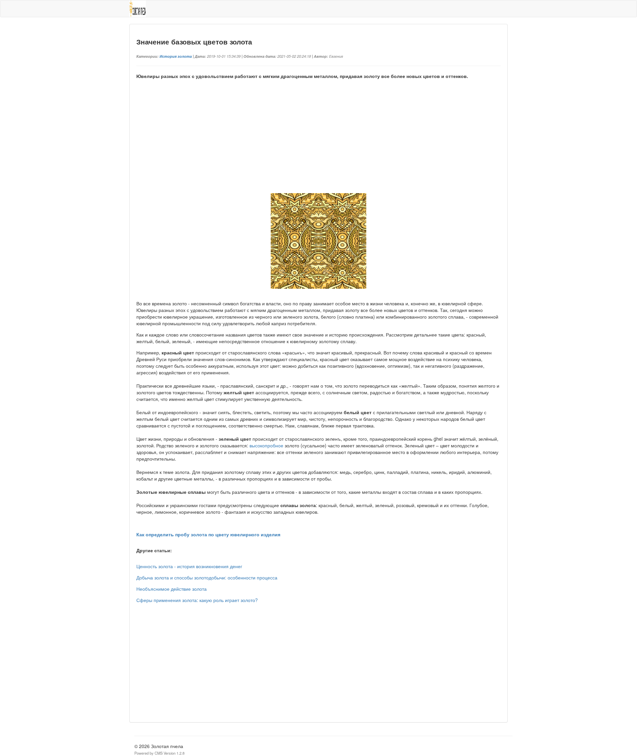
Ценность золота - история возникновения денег (189, 566)
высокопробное (266, 445)
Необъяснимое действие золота (171, 588)
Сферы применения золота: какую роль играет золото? (197, 600)
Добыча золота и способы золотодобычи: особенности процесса (206, 577)
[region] (318, 144)
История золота (176, 56)
